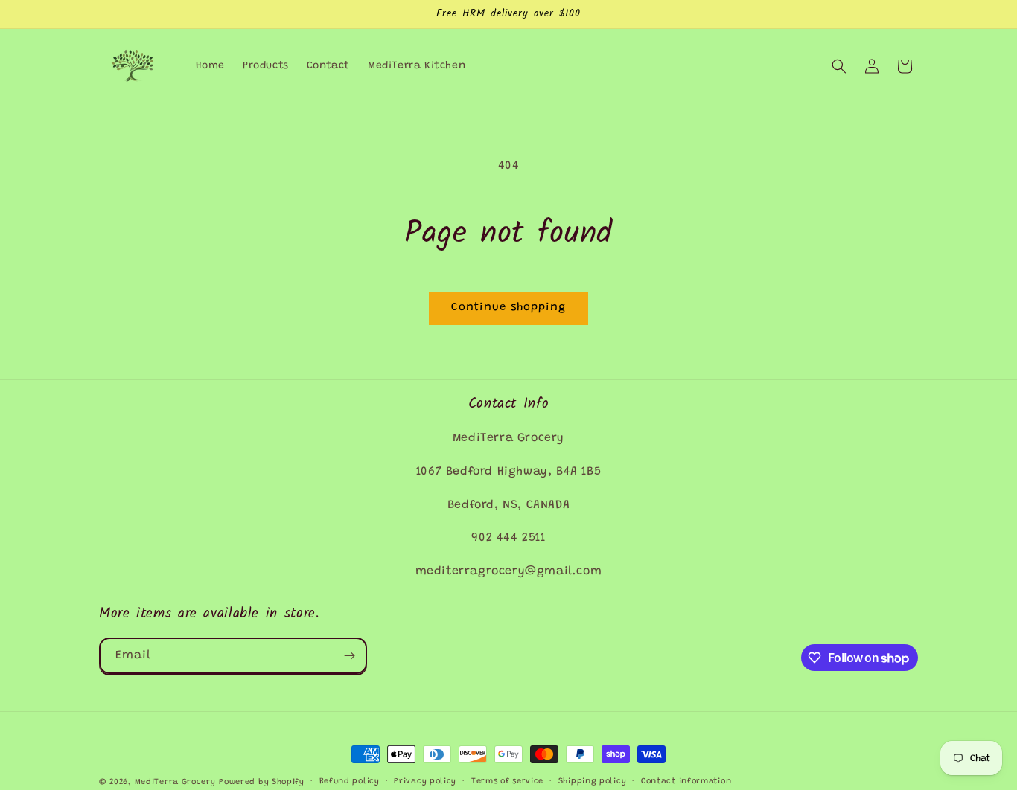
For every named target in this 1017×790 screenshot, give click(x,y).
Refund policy (349, 781)
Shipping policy (592, 781)
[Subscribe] (349, 656)
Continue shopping (508, 307)
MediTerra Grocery (175, 782)
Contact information (686, 781)
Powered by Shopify (262, 782)
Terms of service (507, 781)
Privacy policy (425, 781)
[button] (839, 66)
